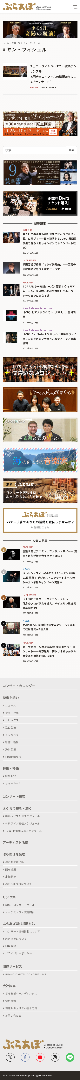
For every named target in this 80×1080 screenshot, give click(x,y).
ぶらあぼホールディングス (21, 993)
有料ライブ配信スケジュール (22, 823)
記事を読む (11, 697)
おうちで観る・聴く (17, 808)
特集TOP (10, 776)
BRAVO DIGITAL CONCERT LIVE (25, 974)
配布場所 (10, 869)
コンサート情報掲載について (22, 931)
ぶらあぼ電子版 (14, 862)
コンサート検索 (14, 796)
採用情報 (10, 1001)
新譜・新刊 (12, 742)
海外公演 (10, 749)
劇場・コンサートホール (20, 905)
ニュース (10, 705)
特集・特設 (11, 768)
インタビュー (13, 735)
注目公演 (10, 727)
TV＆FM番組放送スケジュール (23, 831)
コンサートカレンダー (19, 685)
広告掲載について (16, 939)
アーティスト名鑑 (15, 842)
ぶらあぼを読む (14, 854)
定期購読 (10, 876)
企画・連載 (12, 713)
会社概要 (9, 985)
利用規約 (10, 946)
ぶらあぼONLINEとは (19, 923)
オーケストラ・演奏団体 (20, 912)
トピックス (12, 720)
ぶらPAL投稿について (18, 884)
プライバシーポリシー (18, 953)
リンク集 (9, 897)
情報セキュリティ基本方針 (21, 1008)
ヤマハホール (13, 783)
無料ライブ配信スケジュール (22, 816)
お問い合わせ (13, 1015)
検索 (71, 150)
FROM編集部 (13, 757)
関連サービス (12, 966)
